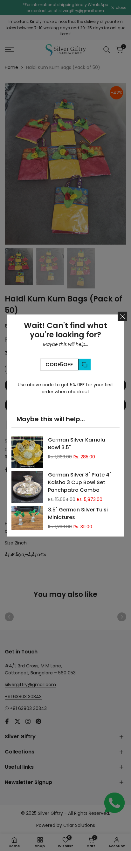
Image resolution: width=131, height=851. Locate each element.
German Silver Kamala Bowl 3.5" (76, 443)
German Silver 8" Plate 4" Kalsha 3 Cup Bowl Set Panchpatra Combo (79, 482)
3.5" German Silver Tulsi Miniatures (78, 513)
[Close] (122, 316)
